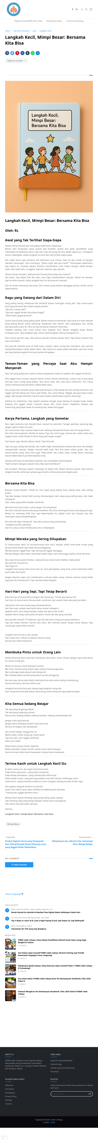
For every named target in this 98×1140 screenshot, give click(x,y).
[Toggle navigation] (91, 9)
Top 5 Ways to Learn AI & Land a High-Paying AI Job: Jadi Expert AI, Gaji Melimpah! (47, 920)
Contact (8, 1104)
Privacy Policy (10, 1096)
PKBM (52, 1122)
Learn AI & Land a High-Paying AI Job (27, 918)
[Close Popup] (3, 1138)
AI (12, 918)
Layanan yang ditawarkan (61, 1060)
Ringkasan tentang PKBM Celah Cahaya (28, 21)
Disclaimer (9, 1089)
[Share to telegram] (38, 53)
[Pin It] (17, 53)
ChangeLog (10, 1092)
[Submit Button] (90, 1094)
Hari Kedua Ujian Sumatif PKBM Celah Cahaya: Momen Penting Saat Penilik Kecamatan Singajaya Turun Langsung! (51, 954)
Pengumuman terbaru (54, 21)
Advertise (9, 1085)
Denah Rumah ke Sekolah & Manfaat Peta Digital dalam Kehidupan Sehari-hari (45, 912)
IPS (51, 909)
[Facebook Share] (7, 53)
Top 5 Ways (45, 918)
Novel (13, 926)
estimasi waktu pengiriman (39, 909)
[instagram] (77, 9)
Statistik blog (56, 1064)
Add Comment (20, 865)
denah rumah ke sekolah (20, 909)
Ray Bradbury (21, 926)
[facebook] (73, 9)
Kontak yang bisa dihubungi (63, 1068)
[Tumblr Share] (28, 53)
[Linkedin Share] (22, 53)
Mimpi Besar (13, 824)
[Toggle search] (86, 9)
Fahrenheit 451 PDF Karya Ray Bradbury (28, 929)
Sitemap (8, 1100)
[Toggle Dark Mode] (82, 9)
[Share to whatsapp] (33, 53)
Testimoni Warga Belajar (75, 21)
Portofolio (55, 1071)
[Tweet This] (12, 53)
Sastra (29, 926)
